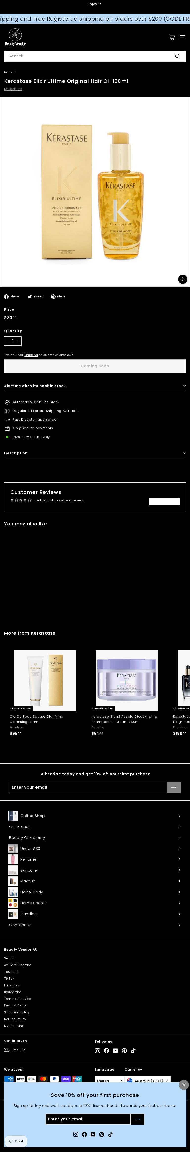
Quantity (13, 330)
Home (8, 72)
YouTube (11, 972)
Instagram (12, 992)
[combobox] (95, 56)
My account (13, 1026)
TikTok (9, 979)
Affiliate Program (17, 965)
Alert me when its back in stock (35, 385)
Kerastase (13, 88)
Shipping (31, 355)
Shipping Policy (17, 1012)
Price (9, 309)
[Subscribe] (137, 1119)
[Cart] (172, 37)
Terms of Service (17, 999)
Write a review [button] (164, 501)
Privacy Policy (15, 1005)
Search (10, 958)
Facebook (12, 985)
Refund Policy (15, 1019)
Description (16, 453)
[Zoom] (182, 279)
